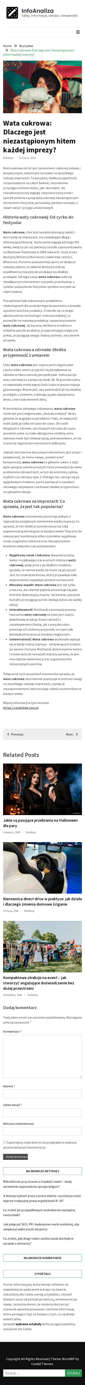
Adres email (12, 1105)
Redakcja (8, 158)
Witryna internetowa (18, 1123)
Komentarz (12, 1031)
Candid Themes (42, 1364)
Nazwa (9, 1086)
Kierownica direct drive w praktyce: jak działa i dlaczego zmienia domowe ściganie (42, 901)
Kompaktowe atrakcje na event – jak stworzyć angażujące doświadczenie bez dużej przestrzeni (38, 983)
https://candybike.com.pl (21, 708)
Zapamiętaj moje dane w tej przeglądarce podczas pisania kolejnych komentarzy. (40, 1144)
